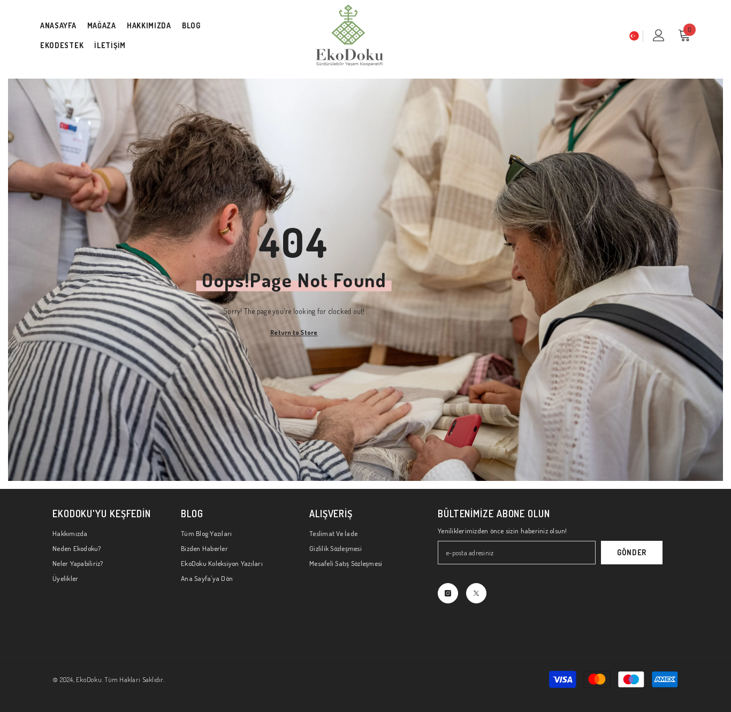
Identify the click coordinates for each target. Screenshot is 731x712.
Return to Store (294, 332)
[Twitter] (476, 593)
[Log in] (659, 35)
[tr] (633, 36)
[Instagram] (448, 593)
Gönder (631, 552)
